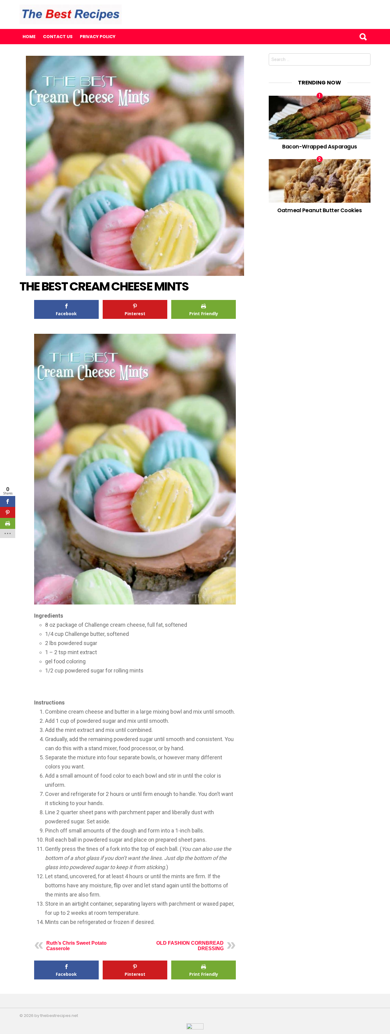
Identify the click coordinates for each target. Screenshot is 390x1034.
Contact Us (58, 37)
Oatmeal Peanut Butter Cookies (319, 210)
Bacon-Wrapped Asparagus (319, 146)
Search (362, 36)
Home (29, 37)
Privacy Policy (97, 37)
